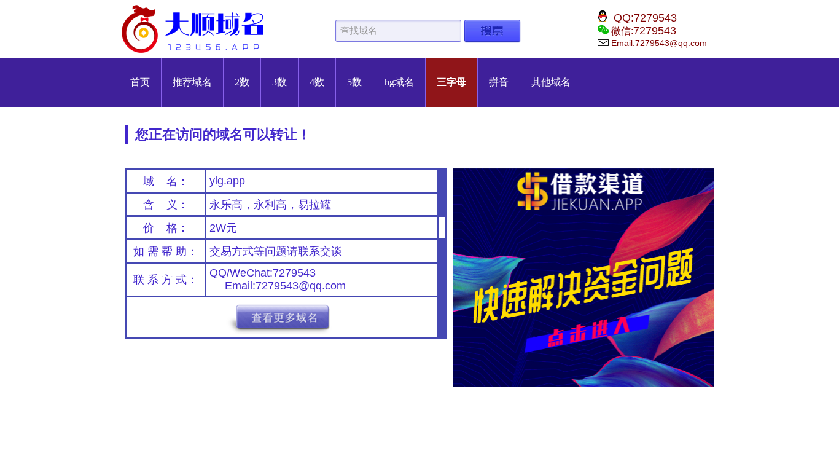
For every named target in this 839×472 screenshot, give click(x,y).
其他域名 (551, 82)
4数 (317, 82)
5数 (354, 82)
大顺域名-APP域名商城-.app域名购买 (195, 29)
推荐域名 (192, 82)
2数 (242, 82)
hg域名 (399, 82)
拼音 (499, 82)
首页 (140, 82)
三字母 (451, 82)
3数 (279, 82)
